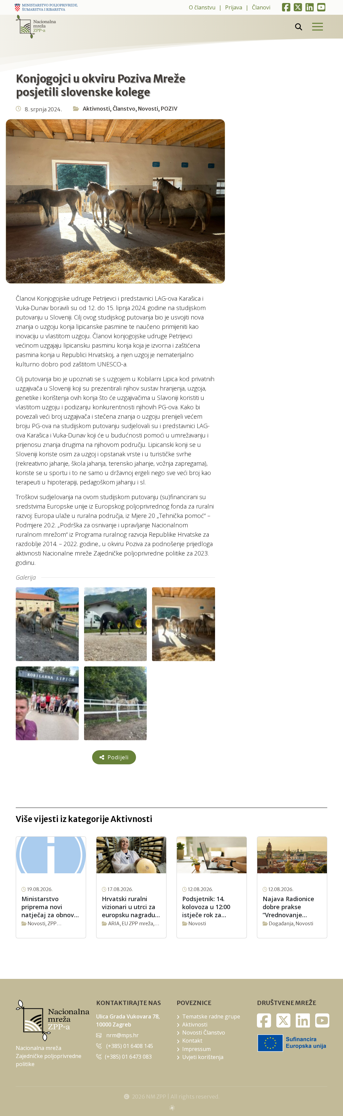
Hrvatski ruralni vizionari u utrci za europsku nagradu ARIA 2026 (128, 907)
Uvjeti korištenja (202, 1057)
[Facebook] (286, 7)
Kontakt (192, 1040)
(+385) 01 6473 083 (128, 1056)
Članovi (261, 7)
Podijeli (117, 757)
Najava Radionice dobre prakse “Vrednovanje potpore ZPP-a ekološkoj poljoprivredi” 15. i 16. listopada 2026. (289, 907)
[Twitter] (298, 7)
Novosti (148, 108)
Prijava (233, 7)
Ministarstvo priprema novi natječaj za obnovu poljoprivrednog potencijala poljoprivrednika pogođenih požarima (49, 907)
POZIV (169, 108)
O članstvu (202, 7)
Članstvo (124, 108)
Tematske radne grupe (211, 1016)
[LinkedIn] (310, 7)
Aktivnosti (96, 108)
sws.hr (171, 1107)
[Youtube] (321, 7)
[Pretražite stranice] (298, 26)
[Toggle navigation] (317, 27)
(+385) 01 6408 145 (129, 1046)
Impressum (196, 1049)
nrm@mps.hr (122, 1035)
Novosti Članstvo (203, 1032)
